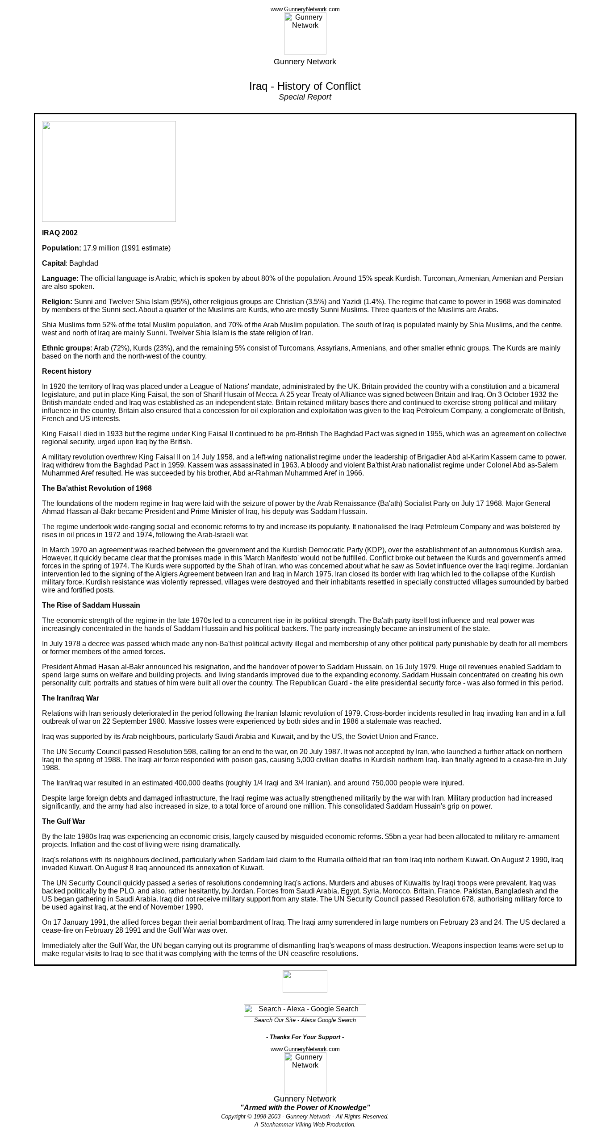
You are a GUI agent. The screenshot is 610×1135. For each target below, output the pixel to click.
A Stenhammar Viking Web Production (304, 1124)
